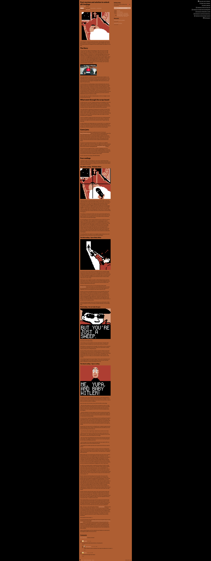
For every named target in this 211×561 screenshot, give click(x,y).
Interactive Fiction (120, 13)
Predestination (83, 286)
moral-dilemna (125, 14)
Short (122, 16)
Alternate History (120, 14)
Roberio (85, 552)
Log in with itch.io (83, 537)
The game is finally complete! (119, 20)
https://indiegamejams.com (85, 133)
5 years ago (89, 552)
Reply (83, 544)
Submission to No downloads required (202, 15)
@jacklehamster (99, 8)
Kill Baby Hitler (82, 6)
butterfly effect (101, 506)
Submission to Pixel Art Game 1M (203, 7)
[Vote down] (81, 542)
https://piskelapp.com (101, 146)
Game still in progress (118, 23)
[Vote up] (81, 541)
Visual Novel (126, 13)
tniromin (85, 541)
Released (118, 10)
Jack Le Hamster (93, 8)
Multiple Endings (120, 15)
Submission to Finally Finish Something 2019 (201, 9)
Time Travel (126, 16)
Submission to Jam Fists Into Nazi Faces (202, 13)
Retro (120, 16)
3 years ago (89, 541)
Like (82, 8)
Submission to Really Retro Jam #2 (203, 11)
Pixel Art (124, 15)
